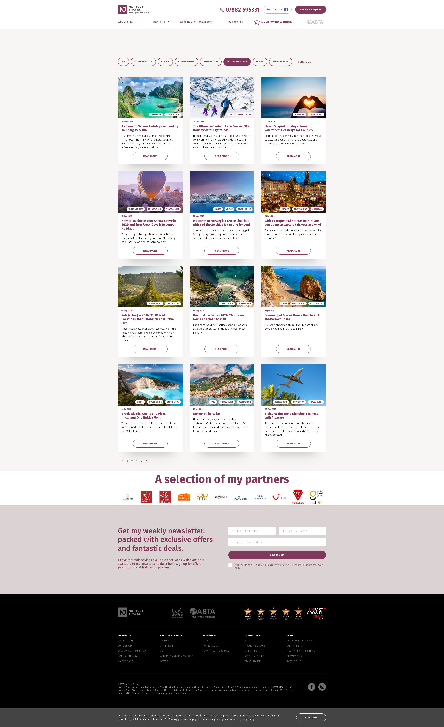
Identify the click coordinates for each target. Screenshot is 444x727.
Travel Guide (239, 61)
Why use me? (125, 646)
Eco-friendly (186, 61)
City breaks (166, 646)
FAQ (247, 641)
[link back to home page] (130, 612)
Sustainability (143, 61)
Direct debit (252, 651)
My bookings (235, 21)
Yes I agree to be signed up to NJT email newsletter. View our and (278, 566)
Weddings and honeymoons (176, 656)
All (123, 61)
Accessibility (294, 661)
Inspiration (210, 61)
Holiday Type (280, 61)
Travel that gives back (215, 651)
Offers (164, 661)
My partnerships (254, 656)
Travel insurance (255, 646)
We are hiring (295, 646)
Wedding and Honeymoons (196, 21)
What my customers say (132, 651)
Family (259, 61)
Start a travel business (301, 651)
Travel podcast (211, 646)
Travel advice (253, 661)
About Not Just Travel (300, 641)
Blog (205, 641)
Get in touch (125, 641)
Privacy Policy (295, 656)
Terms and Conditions (302, 565)
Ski (161, 651)
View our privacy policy (242, 719)
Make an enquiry (127, 656)
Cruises (164, 641)
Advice (165, 61)
